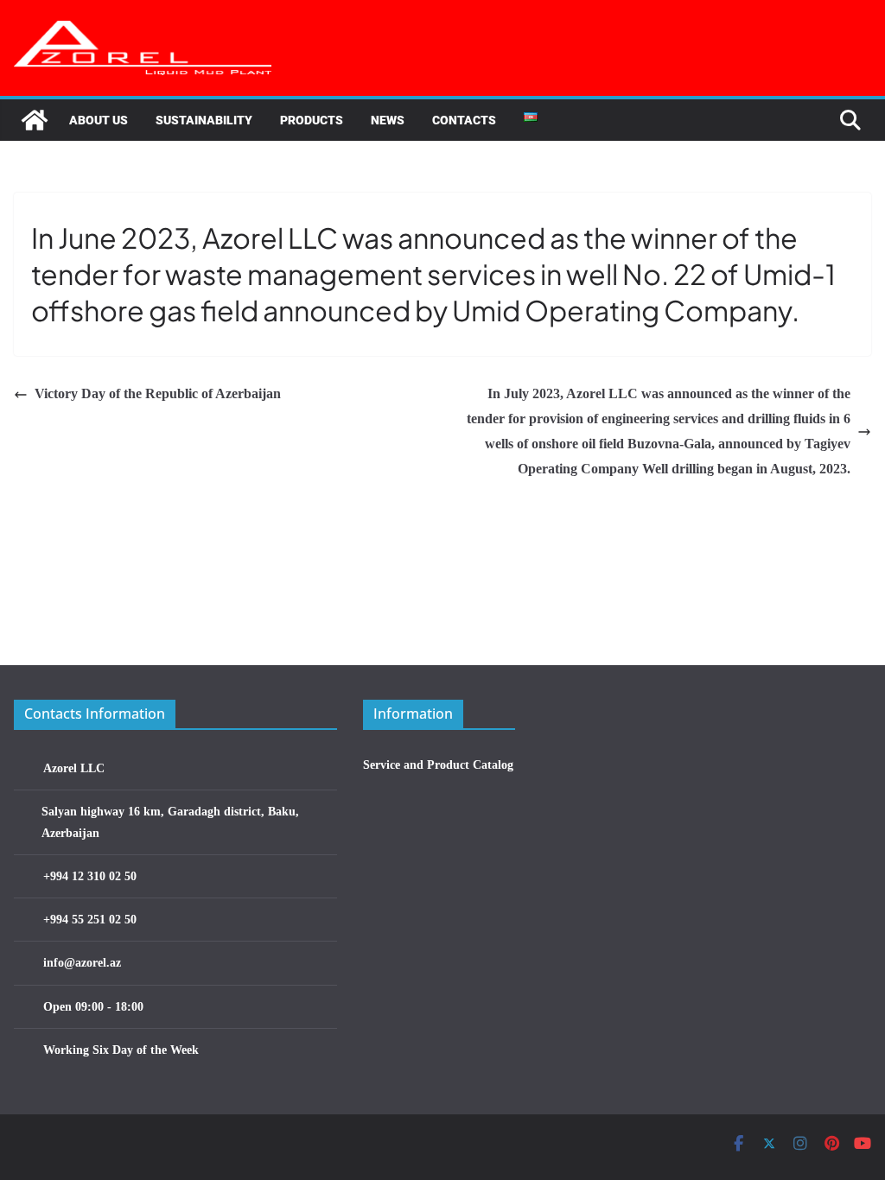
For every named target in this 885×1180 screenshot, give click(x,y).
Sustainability (204, 120)
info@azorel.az (82, 962)
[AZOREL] (34, 120)
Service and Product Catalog (438, 764)
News (387, 120)
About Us (98, 120)
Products (311, 120)
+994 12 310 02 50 (90, 876)
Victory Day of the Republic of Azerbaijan (158, 393)
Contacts (464, 120)
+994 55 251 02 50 (90, 919)
